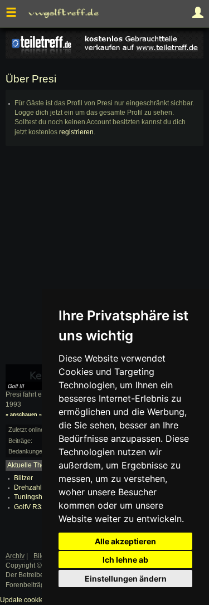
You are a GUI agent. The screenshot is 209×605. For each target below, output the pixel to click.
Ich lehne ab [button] (125, 559)
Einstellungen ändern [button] (126, 578)
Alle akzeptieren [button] (125, 541)
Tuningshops (34, 497)
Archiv (15, 556)
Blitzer (23, 478)
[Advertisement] (104, 259)
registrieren (76, 132)
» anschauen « (24, 414)
